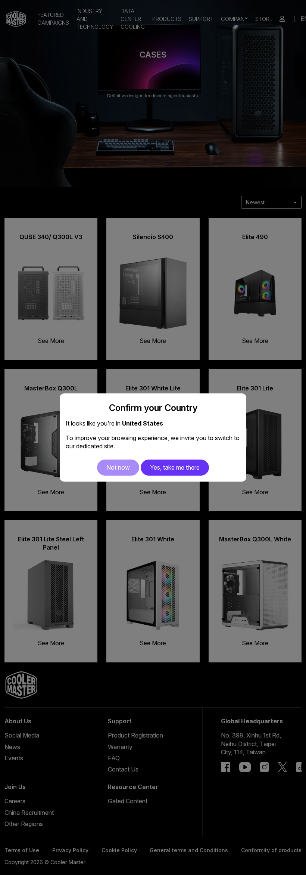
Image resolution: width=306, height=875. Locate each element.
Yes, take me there (175, 467)
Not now (118, 467)
